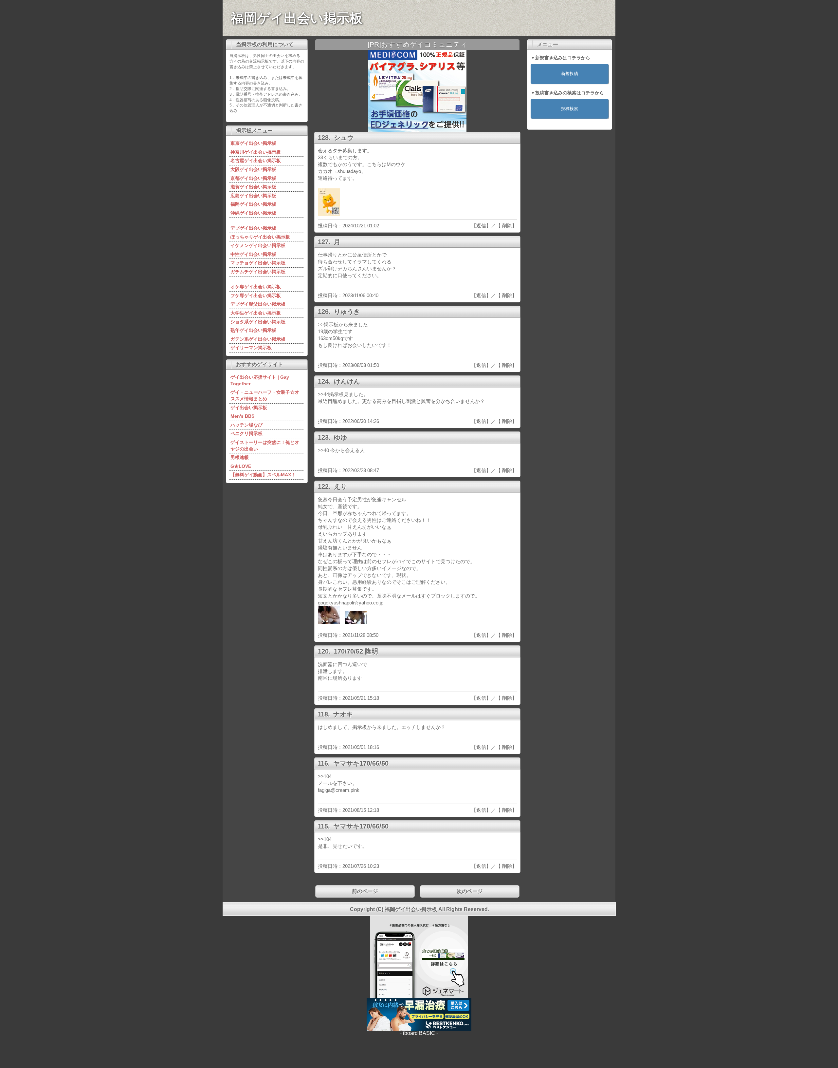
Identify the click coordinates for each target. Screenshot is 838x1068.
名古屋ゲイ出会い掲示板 (255, 160)
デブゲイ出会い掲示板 (253, 228)
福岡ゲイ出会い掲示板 (297, 18)
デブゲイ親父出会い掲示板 (257, 304)
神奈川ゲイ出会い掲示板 (255, 152)
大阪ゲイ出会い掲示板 (253, 169)
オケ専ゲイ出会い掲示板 (255, 286)
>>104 (325, 776)
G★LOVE (240, 466)
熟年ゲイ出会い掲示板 (253, 330)
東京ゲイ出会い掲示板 (253, 143)
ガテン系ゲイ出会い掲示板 (257, 339)
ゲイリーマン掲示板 (251, 347)
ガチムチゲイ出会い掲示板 (257, 271)
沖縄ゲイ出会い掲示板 (253, 213)
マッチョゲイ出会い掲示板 (257, 262)
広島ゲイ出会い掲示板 (253, 195)
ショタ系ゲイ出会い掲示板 (257, 321)
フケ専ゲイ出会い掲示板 (255, 295)
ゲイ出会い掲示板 (248, 407)
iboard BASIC (419, 1033)
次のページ (470, 891)
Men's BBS (242, 416)
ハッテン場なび (246, 425)
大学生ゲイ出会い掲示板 (255, 312)
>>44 (323, 394)
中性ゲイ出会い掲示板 (253, 254)
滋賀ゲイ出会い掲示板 (253, 186)
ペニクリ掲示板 (246, 433)
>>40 (323, 450)
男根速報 (239, 457)
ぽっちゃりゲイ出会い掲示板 (260, 236)
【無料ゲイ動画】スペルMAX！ (263, 474)
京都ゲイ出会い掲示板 (253, 178)
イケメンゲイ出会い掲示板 (257, 245)
